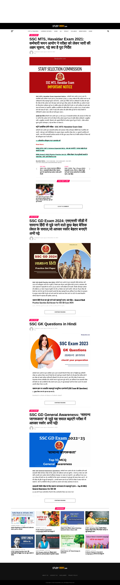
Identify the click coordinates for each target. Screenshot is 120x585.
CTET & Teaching (33, 31)
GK (60, 31)
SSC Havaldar (61, 161)
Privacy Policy (73, 575)
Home (56, 31)
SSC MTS (68, 161)
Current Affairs (46, 31)
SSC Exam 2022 (51, 161)
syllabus (74, 31)
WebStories (82, 31)
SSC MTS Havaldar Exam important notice (49, 162)
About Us (45, 575)
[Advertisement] (60, 11)
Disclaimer (62, 575)
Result (66, 31)
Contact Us (53, 575)
